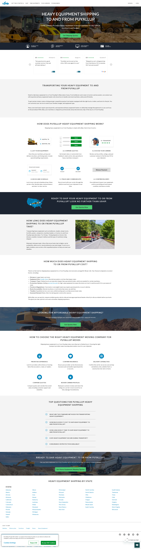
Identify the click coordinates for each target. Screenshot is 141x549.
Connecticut (9, 504)
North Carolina (89, 490)
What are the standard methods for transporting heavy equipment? (70, 415)
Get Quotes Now (82, 207)
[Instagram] (124, 535)
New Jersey (62, 504)
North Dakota (89, 492)
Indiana (34, 492)
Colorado (8, 502)
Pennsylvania (89, 502)
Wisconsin (115, 509)
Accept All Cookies (48, 543)
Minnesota (35, 514)
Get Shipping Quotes (70, 35)
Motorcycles (12, 528)
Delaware (8, 507)
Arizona (8, 495)
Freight (28, 528)
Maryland (35, 507)
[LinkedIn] (138, 535)
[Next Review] (111, 64)
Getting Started (17, 3)
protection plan (53, 283)
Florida (8, 509)
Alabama (8, 490)
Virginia (114, 502)
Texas (113, 495)
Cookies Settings (10, 543)
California (8, 499)
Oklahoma (88, 497)
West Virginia (116, 507)
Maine (34, 504)
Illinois (34, 490)
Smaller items (44, 279)
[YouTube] (133, 535)
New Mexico (62, 507)
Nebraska (62, 497)
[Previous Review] (29, 64)
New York (62, 509)
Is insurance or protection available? (64, 444)
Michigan (35, 512)
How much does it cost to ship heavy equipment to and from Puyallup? (70, 423)
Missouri (61, 492)
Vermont (114, 499)
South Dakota (116, 490)
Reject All (33, 543)
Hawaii (8, 514)
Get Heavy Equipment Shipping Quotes (70, 469)
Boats (34, 528)
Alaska (8, 492)
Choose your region (132, 538)
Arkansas (8, 497)
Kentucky (35, 499)
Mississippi (62, 490)
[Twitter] (129, 535)
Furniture (21, 528)
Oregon (87, 499)
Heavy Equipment (43, 528)
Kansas (34, 497)
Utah (113, 497)
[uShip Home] (5, 3)
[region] (29, 540)
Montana (61, 495)
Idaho (7, 517)
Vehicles (4, 528)
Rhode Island (89, 504)
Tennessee (115, 492)
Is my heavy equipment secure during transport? (69, 438)
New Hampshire (63, 502)
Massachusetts (36, 509)
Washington (115, 504)
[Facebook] (120, 535)
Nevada (61, 499)
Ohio (86, 495)
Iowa (33, 495)
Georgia (8, 512)
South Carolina (89, 507)
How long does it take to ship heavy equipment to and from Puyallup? (69, 431)
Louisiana (35, 502)
